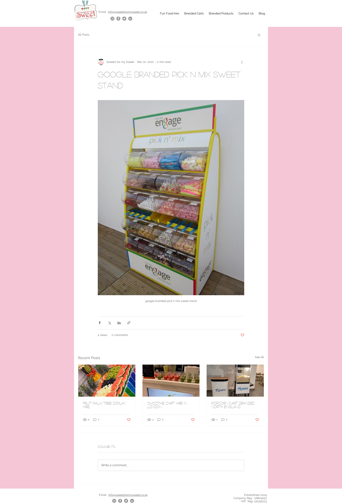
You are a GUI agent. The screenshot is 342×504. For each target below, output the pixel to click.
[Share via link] (129, 323)
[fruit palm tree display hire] (106, 381)
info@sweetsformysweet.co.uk (127, 11)
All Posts (83, 34)
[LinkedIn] (130, 19)
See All (259, 357)
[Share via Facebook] (100, 323)
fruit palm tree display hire (104, 404)
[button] (259, 34)
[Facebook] (118, 19)
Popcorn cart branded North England (233, 404)
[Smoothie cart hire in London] (171, 381)
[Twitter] (124, 19)
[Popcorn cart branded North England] (235, 381)
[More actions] (241, 62)
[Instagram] (112, 19)
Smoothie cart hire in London (167, 404)
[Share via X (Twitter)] (109, 323)
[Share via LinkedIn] (119, 323)
